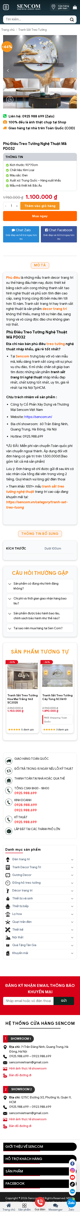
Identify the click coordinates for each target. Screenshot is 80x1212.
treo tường (55, 344)
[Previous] (7, 690)
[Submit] (72, 19)
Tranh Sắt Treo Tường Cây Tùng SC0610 (57, 697)
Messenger (56, 1209)
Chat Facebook (58, 234)
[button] (6, 7)
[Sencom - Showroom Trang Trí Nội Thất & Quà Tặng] (28, 7)
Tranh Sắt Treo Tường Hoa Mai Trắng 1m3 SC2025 (22, 699)
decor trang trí (54, 309)
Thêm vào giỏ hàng (40, 206)
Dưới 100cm (53, 548)
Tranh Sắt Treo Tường (32, 30)
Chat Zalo (21, 234)
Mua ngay (40, 216)
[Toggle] (9, 583)
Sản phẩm (24, 1209)
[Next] (72, 690)
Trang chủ (8, 30)
